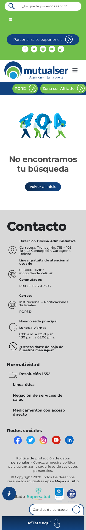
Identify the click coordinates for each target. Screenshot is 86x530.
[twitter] (34, 49)
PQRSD (25, 312)
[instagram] (43, 49)
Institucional (30, 302)
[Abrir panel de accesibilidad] (9, 493)
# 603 (24, 273)
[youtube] (52, 49)
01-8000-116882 (31, 270)
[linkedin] (61, 49)
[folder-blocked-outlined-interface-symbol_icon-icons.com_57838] (13, 373)
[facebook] (25, 49)
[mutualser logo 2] (36, 63)
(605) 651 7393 (39, 286)
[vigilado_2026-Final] (43, 488)
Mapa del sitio (67, 481)
